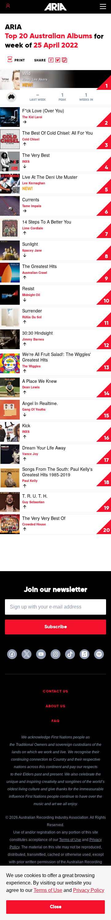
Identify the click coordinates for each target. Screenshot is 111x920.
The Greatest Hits (39, 266)
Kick (26, 425)
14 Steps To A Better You (46, 222)
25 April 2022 (56, 45)
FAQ (55, 721)
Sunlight (30, 244)
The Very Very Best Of (43, 518)
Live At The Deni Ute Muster (49, 177)
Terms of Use (48, 890)
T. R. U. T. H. (34, 496)
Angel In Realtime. (40, 403)
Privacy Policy (88, 890)
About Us (55, 706)
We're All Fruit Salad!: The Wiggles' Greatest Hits (56, 357)
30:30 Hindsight (37, 333)
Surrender (32, 310)
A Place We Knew (39, 381)
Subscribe (55, 627)
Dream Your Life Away (44, 448)
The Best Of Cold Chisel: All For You (57, 133)
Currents (30, 199)
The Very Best (36, 155)
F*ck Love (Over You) (43, 110)
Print (19, 60)
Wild (26, 73)
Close (55, 907)
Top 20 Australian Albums (48, 36)
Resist (28, 288)
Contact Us (55, 691)
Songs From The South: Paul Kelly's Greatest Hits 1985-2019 (57, 472)
